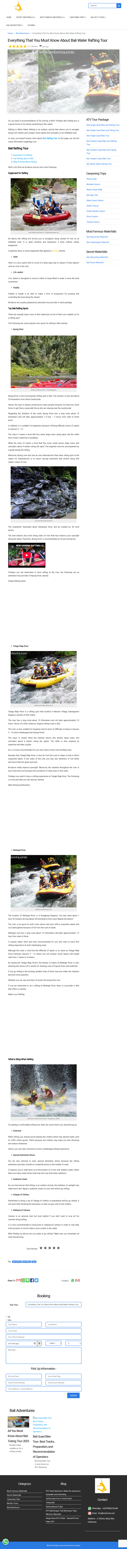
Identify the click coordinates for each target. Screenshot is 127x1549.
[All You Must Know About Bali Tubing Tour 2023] (18, 1422)
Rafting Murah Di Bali (54, 1507)
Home (8, 17)
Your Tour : (14, 1305)
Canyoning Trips (77, 17)
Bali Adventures (14, 25)
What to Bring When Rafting (25, 162)
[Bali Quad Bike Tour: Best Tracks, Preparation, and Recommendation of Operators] (43, 1424)
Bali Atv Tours (98, 17)
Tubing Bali (50, 1502)
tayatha (77, 1545)
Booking (31, 25)
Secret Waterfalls (25, 17)
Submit (73, 1395)
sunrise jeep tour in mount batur (59, 1498)
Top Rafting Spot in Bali (23, 158)
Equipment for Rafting (22, 155)
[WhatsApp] (72, 1282)
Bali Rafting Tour (50, 138)
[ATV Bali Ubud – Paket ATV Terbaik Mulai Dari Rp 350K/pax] (19, 12)
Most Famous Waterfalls (52, 17)
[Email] (77, 1282)
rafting (55, 251)
